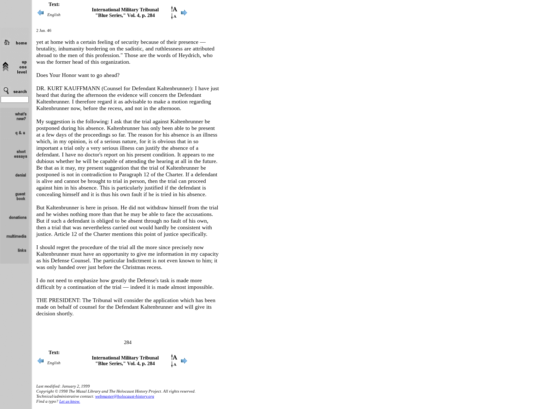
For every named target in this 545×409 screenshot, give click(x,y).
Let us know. (69, 401)
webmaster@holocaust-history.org (124, 396)
